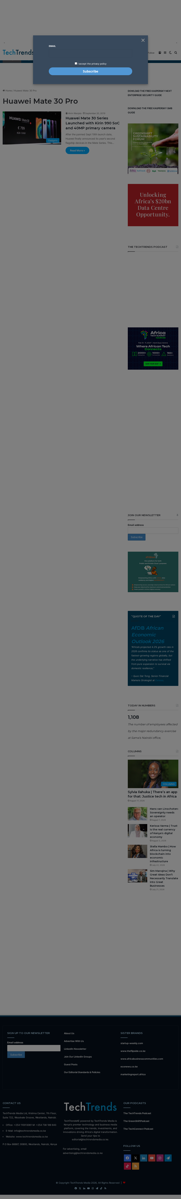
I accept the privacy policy (91, 63)
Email (52, 46)
